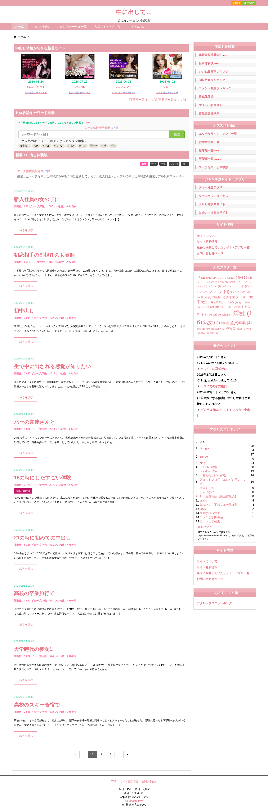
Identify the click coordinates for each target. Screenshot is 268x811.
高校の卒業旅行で (34, 593)
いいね (174, 163)
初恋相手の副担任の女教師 (44, 255)
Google (204, 448)
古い (153, 163)
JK (223, 277)
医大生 (206, 297)
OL (230, 277)
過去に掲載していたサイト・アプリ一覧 (223, 247)
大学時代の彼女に (34, 649)
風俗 (214, 333)
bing (202, 462)
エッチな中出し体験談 (213, 167)
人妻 (36, 145)
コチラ (87, 122)
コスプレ (221, 282)
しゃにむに (207, 492)
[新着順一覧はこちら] (143, 99)
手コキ (206, 314)
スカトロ (214, 286)
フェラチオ (237, 292)
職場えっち (207, 488)
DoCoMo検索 (208, 467)
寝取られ (221, 307)
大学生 (233, 297)
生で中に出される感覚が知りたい (52, 366)
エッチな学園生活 (211, 517)
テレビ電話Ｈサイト (212, 204)
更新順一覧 (210, 158)
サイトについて (138, 26)
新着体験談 (209, 63)
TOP (113, 781)
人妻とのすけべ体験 (213, 475)
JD (216, 277)
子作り (93, 145)
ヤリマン (58, 145)
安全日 (207, 306)
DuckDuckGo (208, 471)
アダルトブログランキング (214, 603)
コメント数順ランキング (215, 88)
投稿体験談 (206, 96)
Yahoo (204, 456)
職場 (210, 328)
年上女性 (234, 307)
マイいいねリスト (210, 105)
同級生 (218, 297)
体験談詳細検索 (209, 113)
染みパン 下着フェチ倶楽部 (219, 504)
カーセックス (205, 282)
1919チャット (36, 86)
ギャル (46, 145)
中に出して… (134, 12)
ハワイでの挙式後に (214, 368)
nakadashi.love (134, 800)
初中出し (24, 310)
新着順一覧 (209, 150)
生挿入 (70, 145)
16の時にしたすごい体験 (42, 477)
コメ (185, 163)
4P (201, 277)
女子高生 (220, 302)
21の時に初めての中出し (42, 537)
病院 (225, 323)
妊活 (103, 145)
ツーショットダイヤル (213, 195)
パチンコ (228, 286)
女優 (244, 297)
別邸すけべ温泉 (210, 513)
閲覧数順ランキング (212, 79)
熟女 (211, 322)
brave (203, 500)
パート (242, 286)
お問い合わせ (149, 781)
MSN (203, 508)
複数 (231, 328)
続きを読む (26, 230)
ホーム (19, 26)
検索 (177, 134)
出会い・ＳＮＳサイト (213, 212)
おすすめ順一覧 (209, 142)
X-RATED (243, 277)
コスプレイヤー (238, 282)
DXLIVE (80, 86)
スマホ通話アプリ (210, 187)
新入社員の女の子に (37, 199)
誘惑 (241, 328)
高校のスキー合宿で (37, 704)
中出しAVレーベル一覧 (72, 26)
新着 (144, 163)
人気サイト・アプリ (107, 26)
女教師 (232, 302)
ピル (112, 145)
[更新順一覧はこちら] (172, 99)
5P (209, 277)
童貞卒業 (241, 323)
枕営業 (227, 314)
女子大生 (24, 145)
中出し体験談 (40, 26)
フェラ (218, 291)
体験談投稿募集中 (213, 54)
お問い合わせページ (210, 253)
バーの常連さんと (34, 422)
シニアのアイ (123, 86)
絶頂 (201, 328)
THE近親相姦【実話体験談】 (219, 496)
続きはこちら (205, 527)
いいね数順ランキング (213, 71)
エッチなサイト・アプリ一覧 (218, 133)
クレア (167, 86)
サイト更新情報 (207, 241)
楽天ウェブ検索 (210, 521)
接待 (217, 314)
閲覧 (163, 163)
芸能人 (220, 328)
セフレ (82, 145)
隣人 (205, 333)
